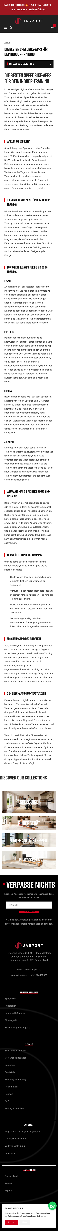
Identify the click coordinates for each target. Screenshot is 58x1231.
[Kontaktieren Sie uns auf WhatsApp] (52, 1206)
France (8, 1183)
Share (7, 42)
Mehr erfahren (37, 10)
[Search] (11, 27)
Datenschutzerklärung (16, 1138)
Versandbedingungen (15, 1058)
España (8, 1190)
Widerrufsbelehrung (15, 1146)
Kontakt (9, 1094)
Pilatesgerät (11, 1020)
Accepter (11, 1222)
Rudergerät (10, 1006)
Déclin (24, 1222)
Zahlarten (10, 1065)
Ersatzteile (10, 1072)
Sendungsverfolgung (15, 1079)
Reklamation (11, 1086)
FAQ (7, 1101)
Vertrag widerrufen (14, 1108)
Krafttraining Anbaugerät (17, 1027)
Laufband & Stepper (15, 1013)
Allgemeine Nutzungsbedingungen (22, 1131)
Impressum (10, 1153)
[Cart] (52, 27)
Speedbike (10, 998)
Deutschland (11, 1176)
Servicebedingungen (15, 1050)
